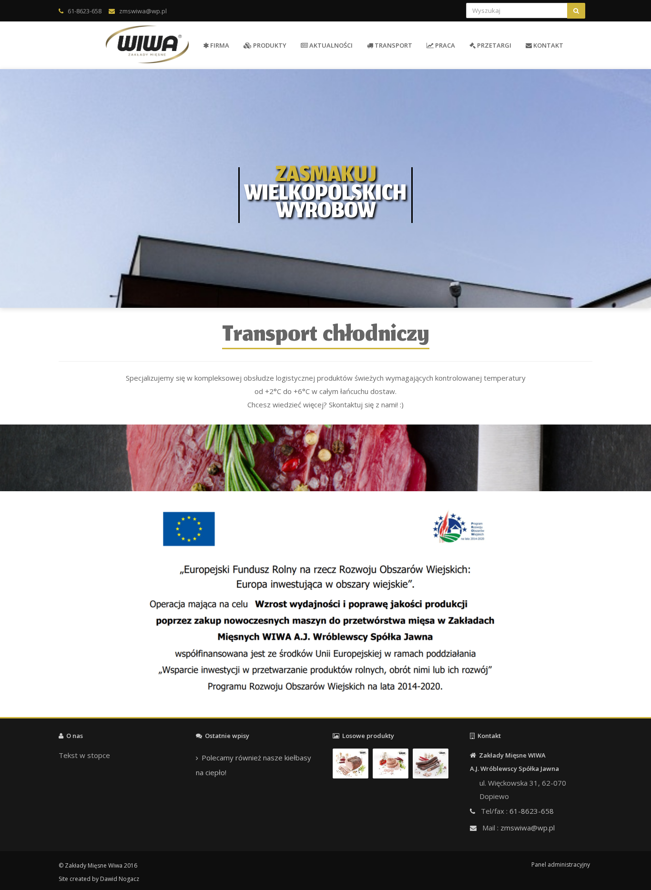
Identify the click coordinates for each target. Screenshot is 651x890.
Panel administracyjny (560, 864)
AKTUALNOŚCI (330, 45)
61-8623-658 (85, 11)
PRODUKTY (269, 45)
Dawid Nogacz (119, 879)
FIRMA (219, 45)
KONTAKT (547, 45)
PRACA (444, 45)
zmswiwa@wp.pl (143, 11)
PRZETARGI (493, 45)
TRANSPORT (392, 45)
